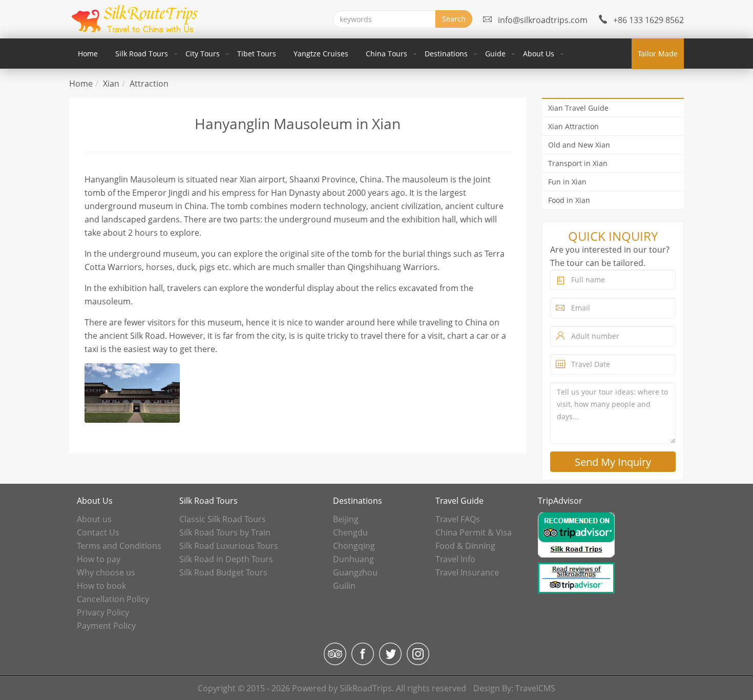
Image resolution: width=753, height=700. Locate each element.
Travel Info (455, 559)
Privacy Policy (103, 612)
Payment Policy (106, 625)
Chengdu (350, 532)
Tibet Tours (256, 53)
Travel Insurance (467, 572)
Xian (111, 83)
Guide (495, 53)
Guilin (344, 585)
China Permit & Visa (473, 532)
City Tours (202, 53)
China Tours (386, 53)
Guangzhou (355, 572)
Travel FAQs (457, 519)
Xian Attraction (573, 126)
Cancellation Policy (113, 599)
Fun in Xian (567, 182)
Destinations (446, 53)
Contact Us (98, 532)
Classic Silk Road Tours (222, 519)
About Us (538, 53)
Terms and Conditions (119, 545)
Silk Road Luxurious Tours (228, 545)
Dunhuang (353, 559)
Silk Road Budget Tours (223, 572)
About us (94, 519)
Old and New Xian (579, 145)
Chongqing (354, 545)
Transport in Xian (578, 163)
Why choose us (106, 572)
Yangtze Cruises (321, 53)
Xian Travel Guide (578, 108)
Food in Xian (569, 200)
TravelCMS (535, 688)
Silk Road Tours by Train (224, 532)
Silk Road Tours (141, 53)
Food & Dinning (465, 545)
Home (88, 53)
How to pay (98, 559)
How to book (101, 585)
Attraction (149, 83)
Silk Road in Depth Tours (226, 559)
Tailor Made (658, 53)
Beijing (346, 519)
